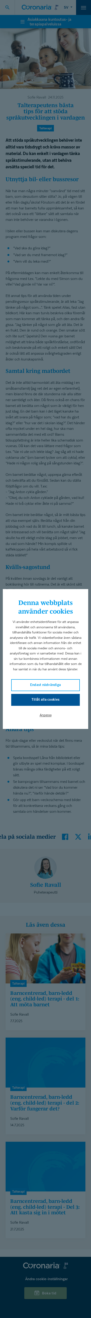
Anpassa (46, 715)
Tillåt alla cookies (46, 699)
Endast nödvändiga (45, 684)
